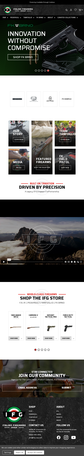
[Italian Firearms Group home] (18, 10)
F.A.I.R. (22, 302)
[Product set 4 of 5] (45, 350)
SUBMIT (66, 388)
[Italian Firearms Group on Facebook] (58, 437)
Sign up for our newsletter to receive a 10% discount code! (42, 2)
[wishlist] (75, 10)
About (50, 17)
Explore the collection (27, 62)
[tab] (36, 71)
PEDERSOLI (14, 17)
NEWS (58, 420)
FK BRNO (39, 17)
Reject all (19, 452)
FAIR (4, 17)
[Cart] (80, 10)
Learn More (18, 139)
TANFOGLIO (27, 17)
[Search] (66, 10)
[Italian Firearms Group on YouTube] (73, 437)
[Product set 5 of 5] (49, 350)
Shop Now (65, 167)
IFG (57, 411)
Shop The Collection (42, 167)
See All (19, 167)
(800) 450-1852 (35, 434)
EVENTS (59, 417)
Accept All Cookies (35, 452)
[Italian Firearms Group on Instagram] (66, 437)
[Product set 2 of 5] (39, 350)
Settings (7, 452)
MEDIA (58, 414)
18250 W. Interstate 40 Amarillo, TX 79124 (37, 430)
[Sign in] (71, 10)
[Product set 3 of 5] (42, 350)
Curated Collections (66, 17)
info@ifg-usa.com (35, 437)
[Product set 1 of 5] (35, 350)
